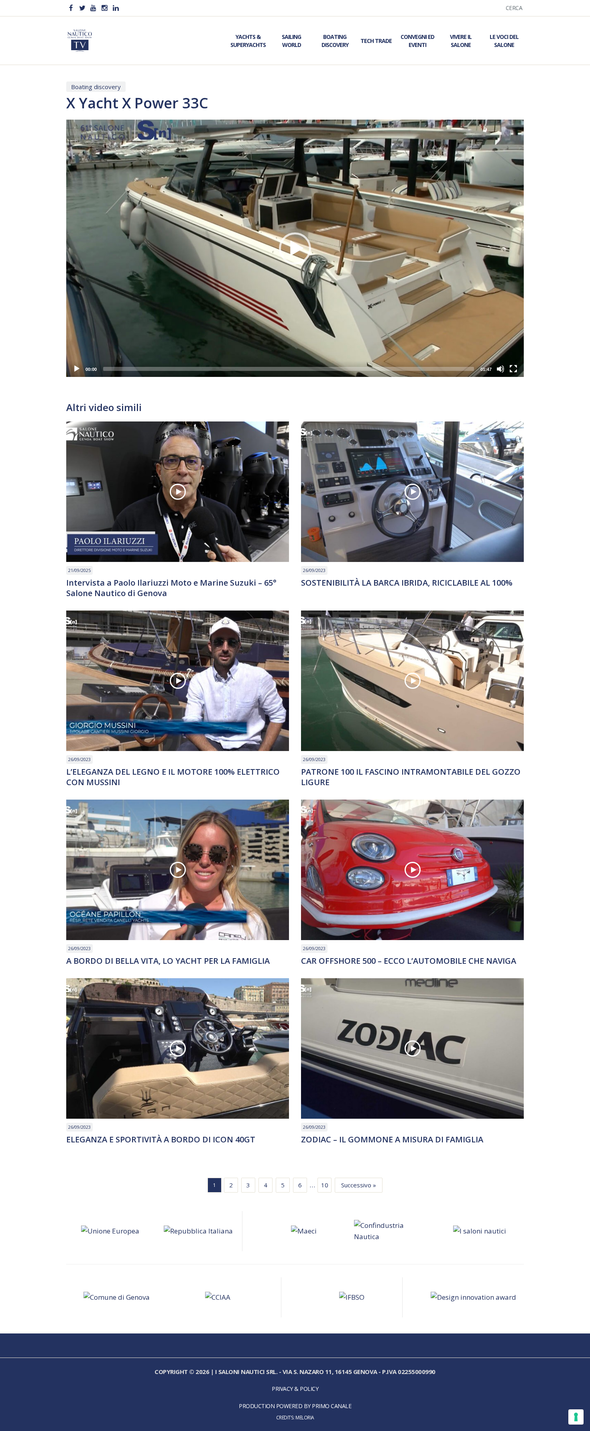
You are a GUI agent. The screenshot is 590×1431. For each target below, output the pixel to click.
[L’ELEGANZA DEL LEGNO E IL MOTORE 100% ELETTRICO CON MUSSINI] (177, 681)
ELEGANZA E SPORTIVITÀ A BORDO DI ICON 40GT (160, 1139)
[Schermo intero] (513, 369)
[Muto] (500, 369)
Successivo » (358, 1185)
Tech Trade (376, 41)
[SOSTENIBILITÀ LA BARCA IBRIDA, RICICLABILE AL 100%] (412, 491)
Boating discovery (96, 87)
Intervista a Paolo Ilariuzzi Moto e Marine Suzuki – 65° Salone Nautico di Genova (171, 588)
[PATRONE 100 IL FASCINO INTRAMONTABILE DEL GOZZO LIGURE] (412, 681)
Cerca (514, 8)
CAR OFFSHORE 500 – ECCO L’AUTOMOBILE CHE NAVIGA (408, 961)
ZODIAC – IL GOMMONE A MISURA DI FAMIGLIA (392, 1139)
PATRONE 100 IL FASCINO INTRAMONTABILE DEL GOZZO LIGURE (411, 777)
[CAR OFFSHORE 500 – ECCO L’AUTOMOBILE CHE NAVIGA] (412, 870)
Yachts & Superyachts (248, 41)
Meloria (304, 1417)
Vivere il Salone (461, 41)
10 (324, 1185)
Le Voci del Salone (504, 41)
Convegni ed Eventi (417, 41)
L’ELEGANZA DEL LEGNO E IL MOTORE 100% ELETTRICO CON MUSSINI (173, 777)
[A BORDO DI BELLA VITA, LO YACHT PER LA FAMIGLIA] (177, 870)
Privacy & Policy (295, 1388)
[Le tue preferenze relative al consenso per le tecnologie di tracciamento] (576, 1417)
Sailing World (291, 41)
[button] (295, 248)
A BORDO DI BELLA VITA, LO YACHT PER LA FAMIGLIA (168, 961)
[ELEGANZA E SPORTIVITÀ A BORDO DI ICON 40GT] (177, 1048)
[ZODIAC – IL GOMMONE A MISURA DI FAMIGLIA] (412, 1048)
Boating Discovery (334, 41)
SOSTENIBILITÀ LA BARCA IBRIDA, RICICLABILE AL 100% (407, 583)
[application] (295, 248)
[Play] (77, 369)
